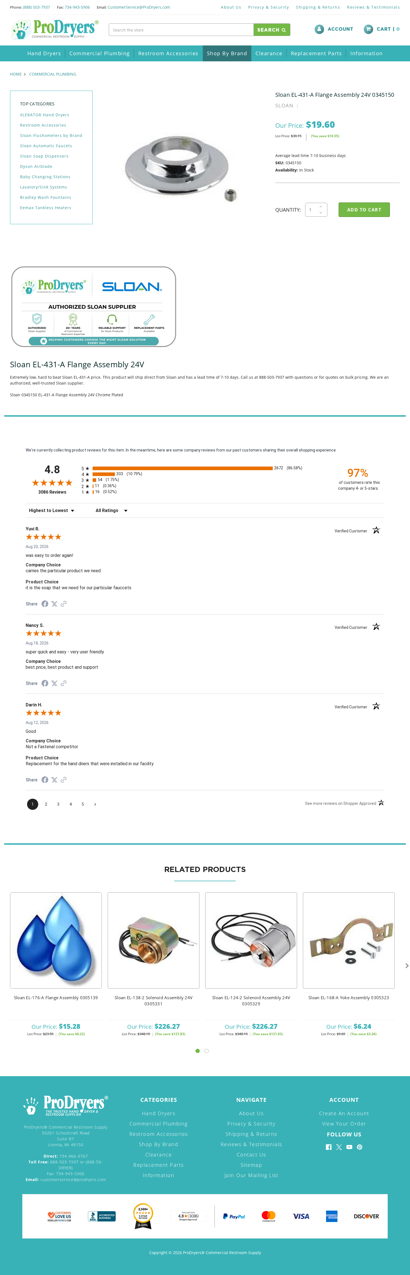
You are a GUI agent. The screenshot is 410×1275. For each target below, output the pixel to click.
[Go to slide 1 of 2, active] (198, 1051)
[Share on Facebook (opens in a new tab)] (45, 604)
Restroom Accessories (168, 53)
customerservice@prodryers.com (66, 1179)
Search (269, 30)
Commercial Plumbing (99, 53)
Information (366, 53)
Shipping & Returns (318, 7)
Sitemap (251, 1164)
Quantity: (288, 209)
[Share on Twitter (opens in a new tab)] (54, 604)
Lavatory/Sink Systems (43, 187)
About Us (231, 7)
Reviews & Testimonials (373, 7)
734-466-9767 (66, 1156)
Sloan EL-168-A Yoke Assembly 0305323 (348, 997)
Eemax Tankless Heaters (45, 207)
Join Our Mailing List (252, 1175)
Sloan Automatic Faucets (46, 145)
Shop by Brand (227, 53)
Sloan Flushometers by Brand (51, 135)
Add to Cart (56, 947)
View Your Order (344, 1123)
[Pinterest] (360, 1147)
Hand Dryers (44, 53)
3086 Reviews (58, 492)
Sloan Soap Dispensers (44, 156)
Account (340, 29)
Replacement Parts (316, 53)
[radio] (205, 468)
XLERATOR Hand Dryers (44, 114)
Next (407, 966)
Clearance (269, 53)
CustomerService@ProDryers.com (139, 7)
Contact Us (251, 1154)
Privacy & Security (268, 7)
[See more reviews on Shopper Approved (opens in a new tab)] (64, 604)
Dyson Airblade (36, 166)
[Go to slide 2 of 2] (206, 1051)
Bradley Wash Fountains (45, 197)
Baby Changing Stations (45, 176)
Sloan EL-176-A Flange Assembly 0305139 (56, 997)
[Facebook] (329, 1147)
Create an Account (344, 1113)
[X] (339, 1147)
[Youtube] (349, 1147)
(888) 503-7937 (36, 7)
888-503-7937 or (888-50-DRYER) (65, 1164)
